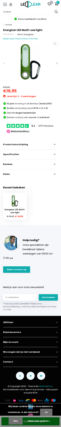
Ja (46, 412)
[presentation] (4, 63)
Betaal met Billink (32, 19)
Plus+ (50, 386)
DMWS (42, 386)
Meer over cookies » (39, 421)
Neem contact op (16, 269)
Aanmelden (48, 297)
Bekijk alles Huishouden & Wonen (20, 38)
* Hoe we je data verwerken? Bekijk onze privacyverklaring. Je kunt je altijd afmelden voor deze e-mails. (29, 306)
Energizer (29, 34)
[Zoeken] (56, 11)
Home (9, 24)
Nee (16, 421)
